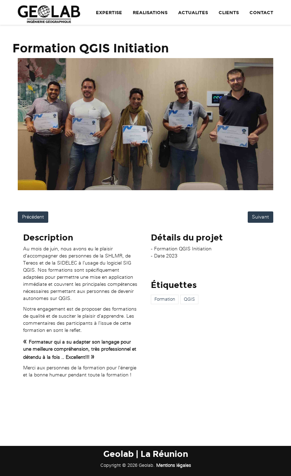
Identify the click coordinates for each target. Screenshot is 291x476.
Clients (229, 13)
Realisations (150, 13)
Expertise (109, 13)
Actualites (193, 13)
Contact (261, 13)
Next (263, 124)
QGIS (189, 299)
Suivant (260, 217)
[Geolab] (46, 12)
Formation (164, 299)
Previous (28, 124)
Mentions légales (173, 465)
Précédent (33, 217)
